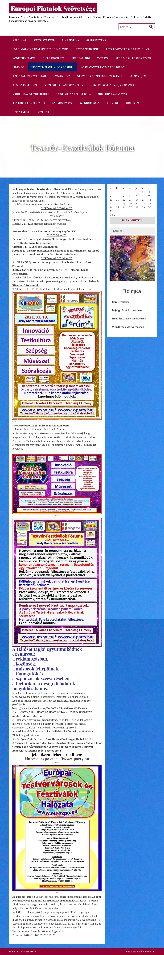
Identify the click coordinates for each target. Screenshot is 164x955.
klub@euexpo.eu (40, 758)
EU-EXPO (18, 67)
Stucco (136, 951)
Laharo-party (62, 103)
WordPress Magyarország (128, 327)
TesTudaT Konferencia (29, 103)
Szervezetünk (96, 40)
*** (57, 516)
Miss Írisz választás (112, 94)
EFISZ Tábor (21, 112)
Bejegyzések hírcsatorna (127, 310)
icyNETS (149, 951)
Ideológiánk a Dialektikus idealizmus (41, 49)
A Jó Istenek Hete (25, 85)
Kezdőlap (20, 40)
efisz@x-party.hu (73, 758)
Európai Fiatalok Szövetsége (53, 8)
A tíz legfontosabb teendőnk (127, 49)
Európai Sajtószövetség (133, 58)
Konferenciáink (24, 58)
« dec (112, 215)
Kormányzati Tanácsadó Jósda (102, 67)
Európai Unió (81, 58)
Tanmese (113, 103)
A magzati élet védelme (30, 76)
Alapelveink (70, 40)
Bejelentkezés (120, 302)
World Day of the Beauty (31, 94)
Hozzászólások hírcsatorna (129, 318)
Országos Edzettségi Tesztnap (100, 76)
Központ (43, 112)
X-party (102, 58)
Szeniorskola (89, 103)
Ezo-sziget (62, 76)
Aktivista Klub (44, 40)
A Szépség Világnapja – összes (112, 85)
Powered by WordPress (22, 951)
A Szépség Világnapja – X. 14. (64, 85)
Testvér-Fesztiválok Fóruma (52, 67)
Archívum (132, 103)
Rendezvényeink (87, 49)
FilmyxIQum (138, 76)
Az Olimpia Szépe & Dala (73, 94)
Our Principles (54, 58)
